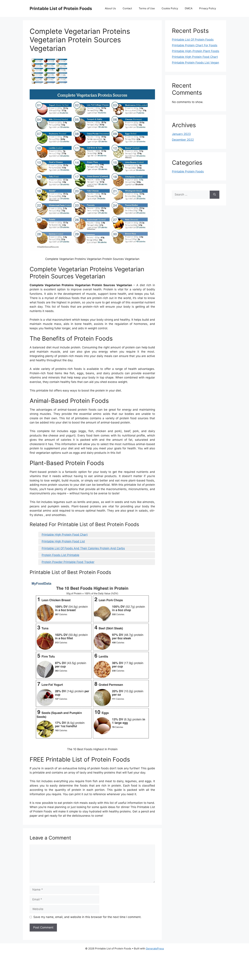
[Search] (214, 195)
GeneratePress (155, 948)
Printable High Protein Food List (63, 541)
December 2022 (183, 139)
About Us (110, 8)
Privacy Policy (207, 8)
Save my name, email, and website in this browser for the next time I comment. (87, 917)
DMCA (188, 8)
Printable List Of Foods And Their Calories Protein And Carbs (83, 548)
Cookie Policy (170, 8)
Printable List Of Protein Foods (193, 39)
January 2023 (181, 134)
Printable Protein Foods (188, 171)
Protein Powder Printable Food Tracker (68, 562)
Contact (127, 8)
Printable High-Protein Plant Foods (195, 51)
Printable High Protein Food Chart (65, 534)
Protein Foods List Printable (60, 555)
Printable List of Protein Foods (61, 8)
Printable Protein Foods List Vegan (195, 62)
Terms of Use (147, 8)
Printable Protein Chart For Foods (194, 45)
